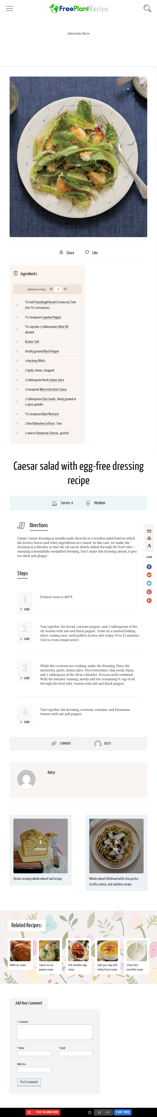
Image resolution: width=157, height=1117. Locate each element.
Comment (65, 743)
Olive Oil (63, 327)
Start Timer (122, 1112)
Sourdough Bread (45, 302)
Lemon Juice (56, 380)
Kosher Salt (32, 342)
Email (62, 1048)
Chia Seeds (49, 399)
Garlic (30, 370)
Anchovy (32, 361)
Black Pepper (51, 351)
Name (20, 1048)
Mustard (53, 414)
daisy (107, 743)
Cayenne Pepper (51, 317)
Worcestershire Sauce (53, 389)
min (107, 1112)
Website (21, 1064)
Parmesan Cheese (47, 433)
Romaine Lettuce (44, 423)
